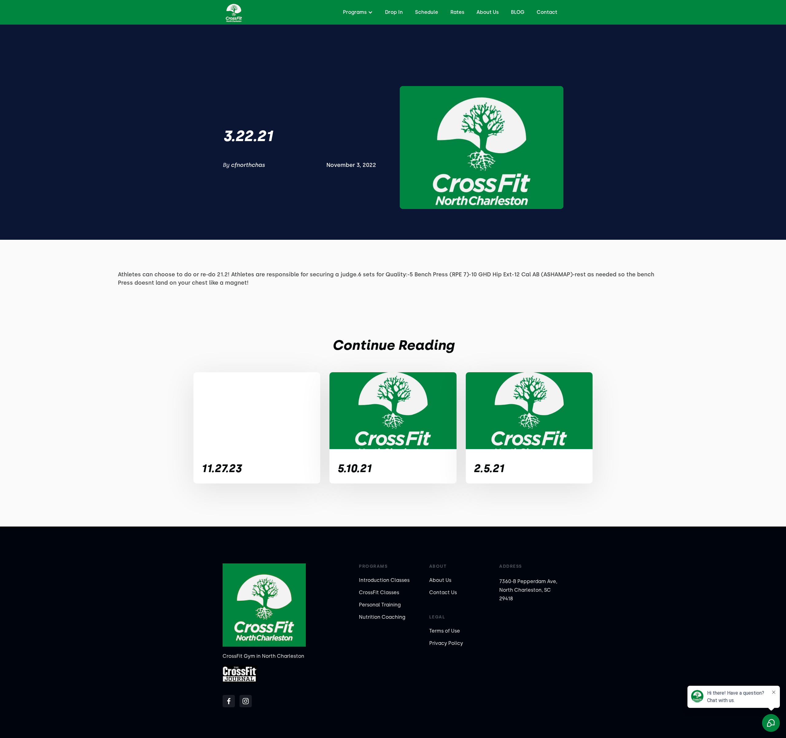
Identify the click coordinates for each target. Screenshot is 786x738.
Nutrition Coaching (382, 617)
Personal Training (380, 605)
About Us (488, 12)
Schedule (426, 12)
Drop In (394, 12)
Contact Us (443, 592)
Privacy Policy (446, 643)
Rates (457, 12)
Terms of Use (444, 631)
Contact (547, 12)
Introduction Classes (384, 580)
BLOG (517, 12)
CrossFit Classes (379, 592)
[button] (357, 12)
